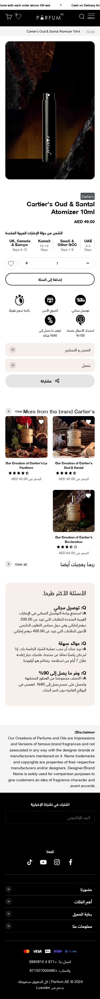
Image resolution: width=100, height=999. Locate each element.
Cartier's (88, 196)
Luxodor (43, 987)
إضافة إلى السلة (50, 279)
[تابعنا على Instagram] (57, 862)
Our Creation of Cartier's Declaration (73, 539)
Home (90, 31)
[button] (66, 472)
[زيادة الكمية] (26, 263)
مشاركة (46, 380)
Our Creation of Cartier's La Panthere (26, 465)
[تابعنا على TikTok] (29, 862)
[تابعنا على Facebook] (70, 862)
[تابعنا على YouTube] (43, 862)
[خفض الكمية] (87, 263)
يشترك (50, 834)
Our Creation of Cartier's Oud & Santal (73, 465)
